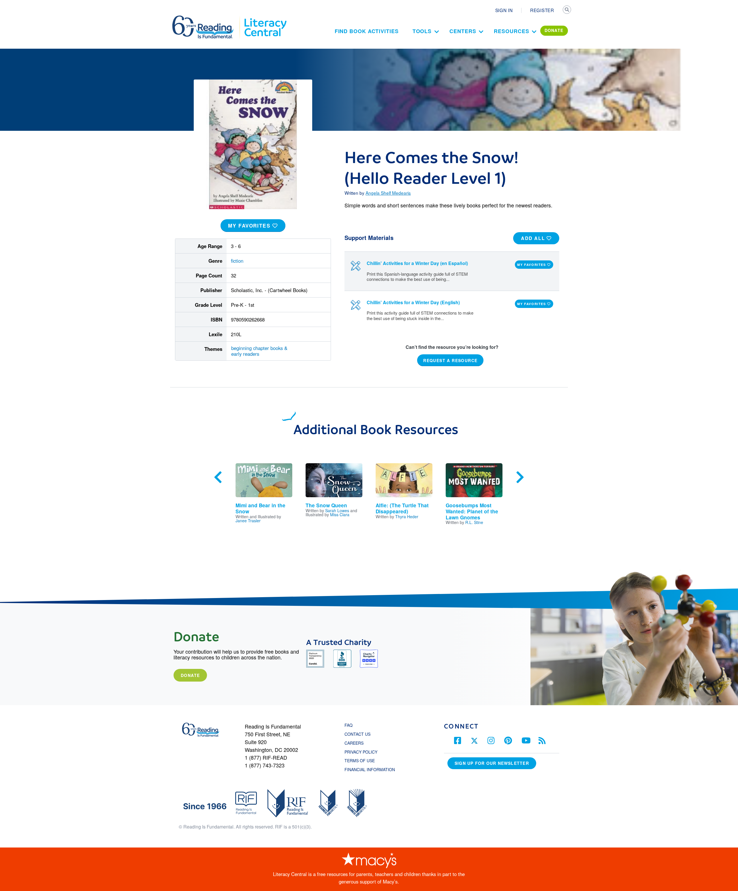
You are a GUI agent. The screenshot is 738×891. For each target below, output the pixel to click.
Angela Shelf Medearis (388, 193)
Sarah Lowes (337, 510)
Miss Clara (339, 514)
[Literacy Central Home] (265, 18)
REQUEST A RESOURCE (450, 360)
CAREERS (354, 743)
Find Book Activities (367, 31)
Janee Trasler (248, 520)
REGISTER (542, 10)
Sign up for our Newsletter (492, 763)
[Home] (207, 18)
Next (520, 477)
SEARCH (567, 10)
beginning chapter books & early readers (259, 351)
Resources (511, 31)
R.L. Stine (474, 522)
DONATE (554, 30)
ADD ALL (534, 238)
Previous (218, 477)
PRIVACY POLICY (360, 752)
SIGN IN (504, 10)
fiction (237, 260)
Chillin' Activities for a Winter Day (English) (413, 302)
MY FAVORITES (250, 225)
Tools (422, 31)
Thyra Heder (406, 516)
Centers (462, 31)
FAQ (348, 725)
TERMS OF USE (362, 760)
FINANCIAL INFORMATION (369, 769)
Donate (190, 675)
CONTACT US (359, 734)
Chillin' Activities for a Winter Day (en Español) (417, 263)
